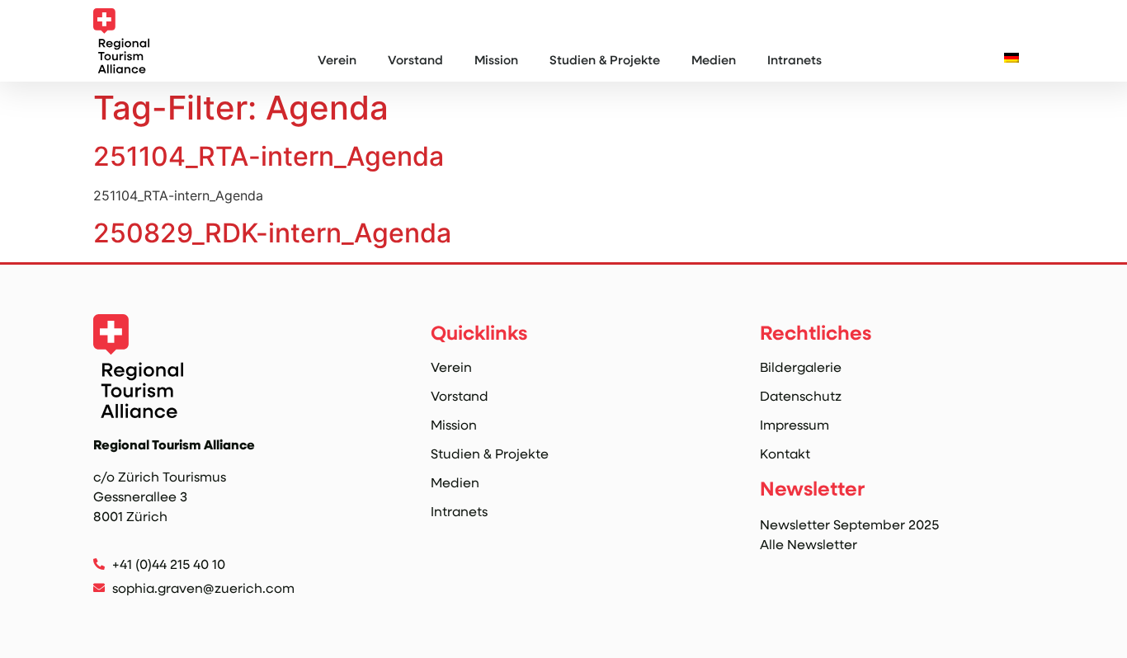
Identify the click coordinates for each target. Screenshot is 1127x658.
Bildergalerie (801, 367)
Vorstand (415, 59)
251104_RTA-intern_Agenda (268, 156)
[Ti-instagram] (102, 615)
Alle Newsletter (808, 543)
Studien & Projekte (604, 59)
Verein (337, 59)
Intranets (794, 59)
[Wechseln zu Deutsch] (1011, 57)
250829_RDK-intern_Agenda (272, 233)
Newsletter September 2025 (849, 524)
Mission (496, 59)
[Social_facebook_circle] (137, 615)
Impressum (794, 424)
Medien (713, 59)
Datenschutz (801, 396)
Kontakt (785, 453)
